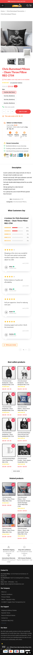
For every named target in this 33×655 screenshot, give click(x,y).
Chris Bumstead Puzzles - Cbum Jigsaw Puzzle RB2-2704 (24, 460)
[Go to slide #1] (11, 61)
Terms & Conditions (6, 594)
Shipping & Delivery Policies (9, 610)
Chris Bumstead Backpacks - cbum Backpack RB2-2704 (8, 382)
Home (3, 11)
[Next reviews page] (29, 349)
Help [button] (30, 652)
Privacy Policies (5, 597)
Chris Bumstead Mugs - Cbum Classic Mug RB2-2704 (8, 460)
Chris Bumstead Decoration (15, 11)
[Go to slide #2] (21, 61)
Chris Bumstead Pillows (8, 14)
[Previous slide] (4, 37)
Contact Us (4, 618)
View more (16, 471)
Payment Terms (5, 613)
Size (3, 89)
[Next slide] (29, 37)
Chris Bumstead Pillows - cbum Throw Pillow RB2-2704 (24, 408)
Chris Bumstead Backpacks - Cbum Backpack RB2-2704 (8, 434)
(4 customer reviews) (16, 83)
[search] (27, 5)
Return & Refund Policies (8, 615)
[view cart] (30, 5)
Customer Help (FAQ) (7, 620)
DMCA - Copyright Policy (8, 599)
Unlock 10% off (3, 647)
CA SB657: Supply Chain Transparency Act (13, 602)
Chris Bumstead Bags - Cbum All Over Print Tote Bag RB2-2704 (24, 434)
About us (3, 592)
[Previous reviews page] (20, 349)
